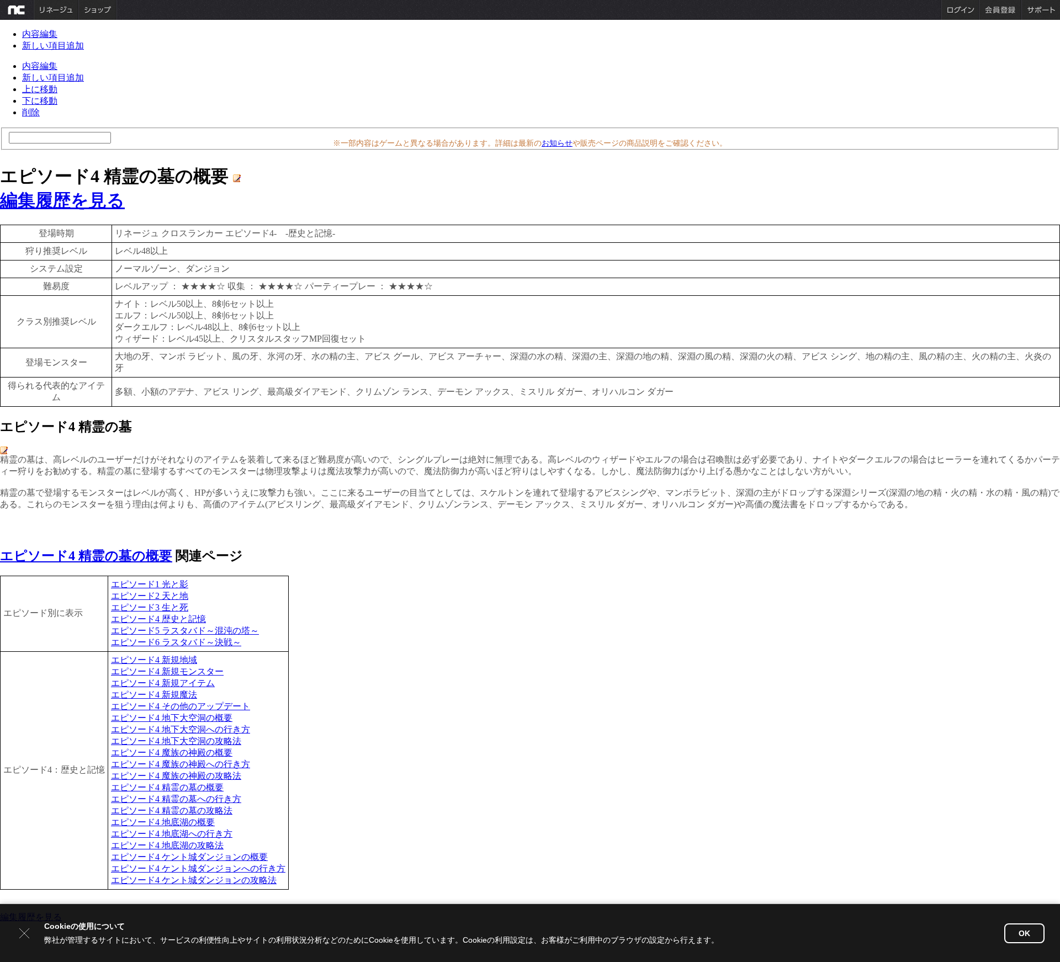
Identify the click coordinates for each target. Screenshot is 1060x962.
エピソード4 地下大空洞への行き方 (180, 729)
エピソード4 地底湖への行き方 (171, 833)
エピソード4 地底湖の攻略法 (167, 845)
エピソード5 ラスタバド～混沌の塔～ (185, 630)
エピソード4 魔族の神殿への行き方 (180, 764)
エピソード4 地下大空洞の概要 (171, 717)
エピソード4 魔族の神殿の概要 (171, 752)
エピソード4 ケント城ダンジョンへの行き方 (198, 868)
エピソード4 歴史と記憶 (158, 619)
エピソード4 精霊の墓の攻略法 (171, 810)
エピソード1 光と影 (149, 584)
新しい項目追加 (53, 45)
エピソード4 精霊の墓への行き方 (176, 799)
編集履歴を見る (62, 200)
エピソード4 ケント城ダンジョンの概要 (189, 857)
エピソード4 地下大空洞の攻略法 (176, 741)
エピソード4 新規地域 (154, 660)
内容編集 (39, 34)
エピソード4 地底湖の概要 (163, 822)
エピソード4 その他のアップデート (180, 706)
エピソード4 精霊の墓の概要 (86, 556)
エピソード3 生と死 (149, 607)
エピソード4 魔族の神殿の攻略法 (176, 775)
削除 (31, 112)
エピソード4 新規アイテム (163, 683)
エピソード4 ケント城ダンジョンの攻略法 (194, 880)
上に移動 (39, 89)
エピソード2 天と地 (149, 595)
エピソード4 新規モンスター (167, 671)
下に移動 (39, 100)
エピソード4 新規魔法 (154, 694)
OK (1024, 933)
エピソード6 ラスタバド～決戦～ (176, 642)
